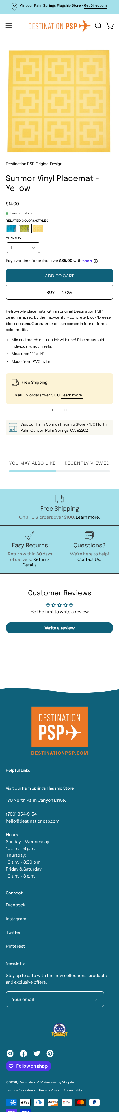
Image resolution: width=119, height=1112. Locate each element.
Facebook (15, 905)
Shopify (68, 1082)
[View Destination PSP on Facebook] (23, 1053)
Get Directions (95, 5)
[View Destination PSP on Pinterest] (50, 1053)
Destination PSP (30, 1082)
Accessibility (72, 1090)
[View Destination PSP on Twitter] (36, 1053)
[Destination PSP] (60, 26)
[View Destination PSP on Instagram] (10, 1053)
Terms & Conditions (21, 1090)
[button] (98, 26)
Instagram (16, 918)
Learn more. (72, 395)
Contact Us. (89, 559)
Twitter (13, 932)
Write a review (59, 628)
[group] (59, 7)
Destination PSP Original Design (34, 163)
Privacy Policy (49, 1090)
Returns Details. (36, 562)
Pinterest (15, 946)
